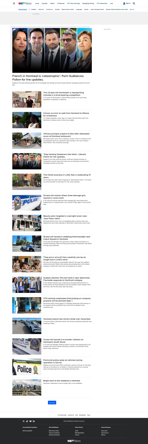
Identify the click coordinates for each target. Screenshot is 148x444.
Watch (52, 3)
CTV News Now (102, 3)
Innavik (86, 9)
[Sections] (14, 3)
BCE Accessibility (27, 430)
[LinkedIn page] (34, 421)
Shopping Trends (88, 3)
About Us (41, 9)
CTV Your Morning (73, 3)
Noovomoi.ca (105, 432)
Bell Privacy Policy (54, 430)
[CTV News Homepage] (24, 3)
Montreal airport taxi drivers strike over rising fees (66, 319)
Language (79, 9)
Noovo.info (104, 430)
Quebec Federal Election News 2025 (117, 9)
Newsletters (82, 415)
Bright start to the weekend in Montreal (61, 381)
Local (37, 3)
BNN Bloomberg (79, 432)
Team (88, 415)
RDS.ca (103, 434)
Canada (44, 3)
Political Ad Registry (54, 434)
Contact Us (49, 9)
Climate (57, 9)
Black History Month (68, 9)
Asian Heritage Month (97, 9)
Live (111, 3)
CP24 (76, 430)
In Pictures (60, 3)
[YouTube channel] (30, 421)
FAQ (76, 415)
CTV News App (62, 415)
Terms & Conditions (54, 432)
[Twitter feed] (24, 421)
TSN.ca (77, 434)
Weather (33, 9)
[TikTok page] (27, 421)
